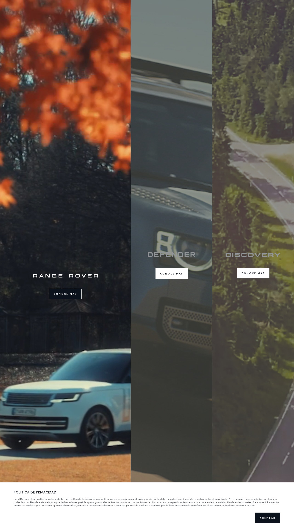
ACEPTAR (268, 517)
